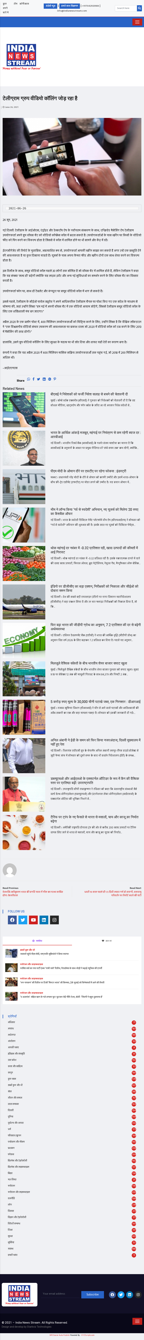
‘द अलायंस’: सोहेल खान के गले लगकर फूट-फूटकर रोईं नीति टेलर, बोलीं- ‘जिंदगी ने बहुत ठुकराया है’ (61, 997)
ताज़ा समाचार (13, 1104)
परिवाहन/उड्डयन (14, 1136)
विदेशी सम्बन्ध (14, 1224)
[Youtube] (33, 920)
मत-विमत (12, 1180)
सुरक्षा (10, 1236)
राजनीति (11, 1199)
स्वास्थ (10, 1249)
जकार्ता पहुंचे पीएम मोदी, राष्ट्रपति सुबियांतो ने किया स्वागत (44, 954)
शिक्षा (10, 1230)
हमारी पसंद (12, 1255)
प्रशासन (11, 1148)
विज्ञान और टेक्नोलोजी (17, 1217)
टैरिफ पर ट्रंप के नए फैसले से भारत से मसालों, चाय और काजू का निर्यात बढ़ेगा (94, 819)
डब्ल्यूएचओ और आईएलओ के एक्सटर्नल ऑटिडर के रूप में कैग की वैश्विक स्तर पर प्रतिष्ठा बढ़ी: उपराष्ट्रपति (95, 780)
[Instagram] (54, 920)
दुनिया (10, 1117)
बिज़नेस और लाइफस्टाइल (18, 1167)
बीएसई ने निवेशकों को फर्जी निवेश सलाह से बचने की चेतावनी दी (89, 394)
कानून (10, 1073)
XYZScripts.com (87, 1335)
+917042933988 (90, 6)
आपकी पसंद (13, 1048)
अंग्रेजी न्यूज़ (50, 6)
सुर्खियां (11, 1243)
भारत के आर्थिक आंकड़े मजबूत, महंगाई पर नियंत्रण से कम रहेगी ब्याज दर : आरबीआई (96, 434)
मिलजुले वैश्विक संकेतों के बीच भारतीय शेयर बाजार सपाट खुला (89, 663)
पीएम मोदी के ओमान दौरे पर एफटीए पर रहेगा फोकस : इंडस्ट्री (88, 471)
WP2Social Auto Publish (60, 1335)
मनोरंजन (11, 1186)
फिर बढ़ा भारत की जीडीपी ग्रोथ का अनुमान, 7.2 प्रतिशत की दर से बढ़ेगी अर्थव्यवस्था (96, 627)
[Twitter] (22, 920)
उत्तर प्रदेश (12, 1060)
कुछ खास (12, 1079)
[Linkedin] (44, 920)
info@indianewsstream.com (72, 11)
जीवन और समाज (15, 1098)
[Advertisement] (94, 56)
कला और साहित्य (15, 1066)
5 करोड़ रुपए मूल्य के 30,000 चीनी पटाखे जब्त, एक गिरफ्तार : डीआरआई (95, 701)
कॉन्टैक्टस (24, 4)
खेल (10, 1092)
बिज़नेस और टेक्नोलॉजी (17, 1161)
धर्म (9, 1129)
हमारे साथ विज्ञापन (69, 6)
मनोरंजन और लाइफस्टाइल (31, 964)
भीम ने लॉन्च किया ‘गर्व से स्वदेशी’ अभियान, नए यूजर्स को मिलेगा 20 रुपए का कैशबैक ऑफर (94, 511)
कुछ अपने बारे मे (6, 8)
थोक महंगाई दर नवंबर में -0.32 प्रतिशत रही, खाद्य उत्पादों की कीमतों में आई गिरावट (94, 550)
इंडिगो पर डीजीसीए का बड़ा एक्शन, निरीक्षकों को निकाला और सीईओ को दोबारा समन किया (94, 588)
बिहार (10, 1173)
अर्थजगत (11, 1035)
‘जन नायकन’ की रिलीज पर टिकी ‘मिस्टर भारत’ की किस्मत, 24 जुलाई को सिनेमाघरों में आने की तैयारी (62, 982)
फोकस (11, 1155)
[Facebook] (12, 920)
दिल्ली (11, 1110)
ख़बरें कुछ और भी (27, 950)
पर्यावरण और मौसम (16, 1142)
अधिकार (11, 1022)
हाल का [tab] (108, 940)
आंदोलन (11, 1041)
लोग (10, 1205)
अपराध (11, 1029)
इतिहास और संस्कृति (16, 1054)
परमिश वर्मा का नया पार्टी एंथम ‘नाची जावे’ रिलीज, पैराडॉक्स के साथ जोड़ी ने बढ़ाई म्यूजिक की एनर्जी (61, 968)
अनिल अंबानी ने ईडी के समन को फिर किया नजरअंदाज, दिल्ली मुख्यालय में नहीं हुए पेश (95, 742)
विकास (11, 1211)
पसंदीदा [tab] (38, 940)
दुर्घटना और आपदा (16, 1123)
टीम (15, 4)
